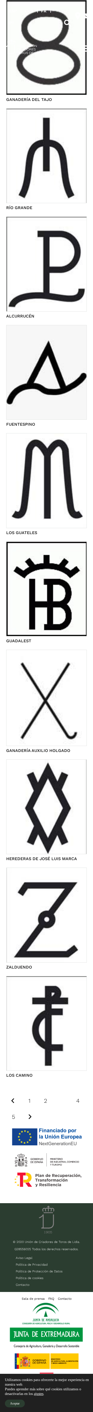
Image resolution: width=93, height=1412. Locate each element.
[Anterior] (13, 1100)
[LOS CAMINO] (46, 979)
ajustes (38, 1394)
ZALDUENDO (19, 967)
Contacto (22, 1285)
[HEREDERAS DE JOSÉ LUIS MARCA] (46, 762)
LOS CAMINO (19, 1075)
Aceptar (15, 1403)
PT (11, 22)
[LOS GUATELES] (46, 436)
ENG (29, 11)
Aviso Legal (24, 1258)
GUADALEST (18, 640)
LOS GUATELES (21, 532)
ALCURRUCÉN (20, 316)
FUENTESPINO (20, 424)
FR (44, 11)
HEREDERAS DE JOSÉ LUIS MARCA (41, 858)
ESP (13, 11)
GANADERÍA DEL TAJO (29, 99)
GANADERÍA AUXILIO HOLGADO (38, 750)
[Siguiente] (29, 1116)
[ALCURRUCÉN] (46, 220)
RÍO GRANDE (19, 207)
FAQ (51, 1298)
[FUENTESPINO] (46, 328)
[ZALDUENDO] (46, 871)
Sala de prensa (33, 1298)
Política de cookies (29, 1278)
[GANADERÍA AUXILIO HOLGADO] (46, 653)
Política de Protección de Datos (39, 1271)
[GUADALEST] (46, 545)
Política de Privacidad (32, 1264)
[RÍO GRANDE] (46, 111)
